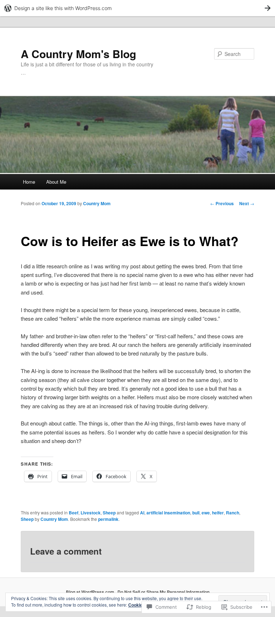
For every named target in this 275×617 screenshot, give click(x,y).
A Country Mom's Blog (78, 53)
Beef (73, 512)
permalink (108, 519)
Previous (222, 203)
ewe (206, 512)
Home (29, 181)
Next (246, 203)
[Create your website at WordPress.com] (137, 8)
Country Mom (97, 203)
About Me (56, 181)
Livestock (91, 512)
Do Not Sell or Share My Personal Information (163, 592)
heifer (218, 512)
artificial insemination (168, 512)
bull (195, 512)
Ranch (232, 512)
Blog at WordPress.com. (90, 592)
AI (142, 512)
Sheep (109, 512)
